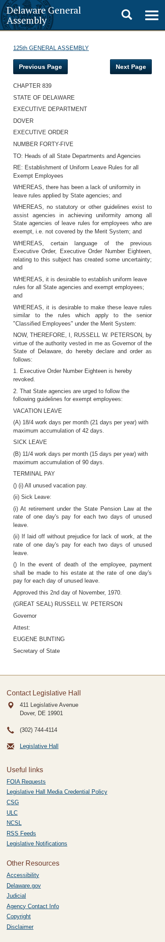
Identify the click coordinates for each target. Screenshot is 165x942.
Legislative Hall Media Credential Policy (57, 791)
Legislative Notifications (37, 843)
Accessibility (23, 875)
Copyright (19, 916)
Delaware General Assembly (44, 15)
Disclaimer (20, 927)
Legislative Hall (39, 746)
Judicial (16, 895)
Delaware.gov (24, 885)
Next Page (131, 66)
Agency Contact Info (33, 906)
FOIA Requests (26, 781)
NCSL (14, 823)
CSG (13, 802)
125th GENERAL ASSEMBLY (51, 48)
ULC (12, 812)
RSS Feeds (21, 833)
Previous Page (40, 66)
